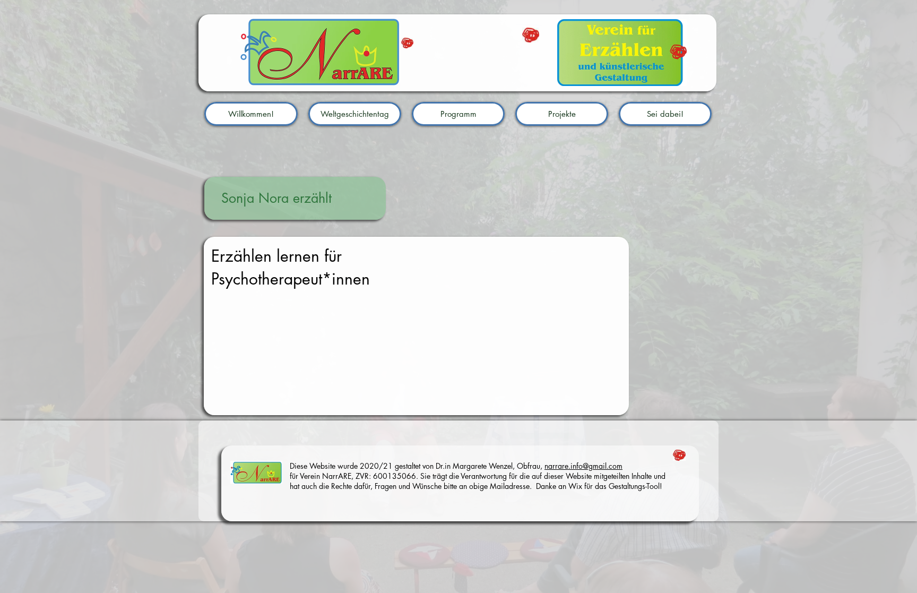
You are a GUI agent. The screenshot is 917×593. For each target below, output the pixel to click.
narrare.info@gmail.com (583, 466)
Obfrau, (529, 466)
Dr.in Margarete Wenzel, (476, 466)
